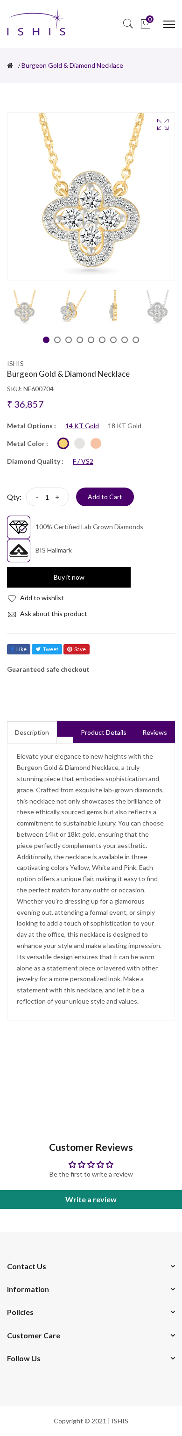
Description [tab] (32, 732)
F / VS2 (83, 461)
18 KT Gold (124, 426)
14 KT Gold (82, 426)
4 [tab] (80, 340)
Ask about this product (53, 613)
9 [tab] (136, 340)
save (80, 649)
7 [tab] (113, 340)
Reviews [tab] (154, 732)
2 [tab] (57, 340)
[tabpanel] (24, 307)
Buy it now (69, 577)
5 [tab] (91, 340)
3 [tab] (68, 340)
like (21, 649)
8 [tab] (124, 340)
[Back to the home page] (10, 65)
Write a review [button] (91, 1199)
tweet (50, 649)
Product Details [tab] (103, 732)
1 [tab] (46, 340)
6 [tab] (102, 340)
